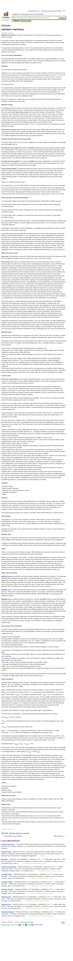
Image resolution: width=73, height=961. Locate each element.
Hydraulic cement (7, 882)
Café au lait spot (58, 836)
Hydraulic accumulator (8, 866)
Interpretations (26, 20)
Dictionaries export (5, 924)
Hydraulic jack (6, 897)
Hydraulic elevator (7, 889)
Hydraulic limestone (7, 912)
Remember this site (34, 11)
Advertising (31, 922)
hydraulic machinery (8, 844)
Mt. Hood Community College (13, 836)
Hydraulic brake (6, 874)
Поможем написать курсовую (19, 833)
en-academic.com (6, 20)
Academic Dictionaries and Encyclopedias (28, 14)
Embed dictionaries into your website (51, 11)
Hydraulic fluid (6, 851)
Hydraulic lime (6, 904)
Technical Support (24, 922)
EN (64, 11)
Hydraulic (4, 859)
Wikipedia (16, 20)
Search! (62, 18)
